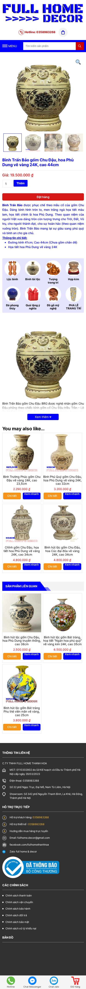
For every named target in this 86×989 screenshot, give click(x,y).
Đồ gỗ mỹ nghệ (53, 307)
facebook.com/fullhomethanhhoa (29, 844)
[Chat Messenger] (32, 980)
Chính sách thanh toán (18, 895)
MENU (12, 46)
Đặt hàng (43, 197)
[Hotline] (11, 980)
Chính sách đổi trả (16, 915)
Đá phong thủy (12, 307)
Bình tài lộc (32, 279)
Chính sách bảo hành (17, 908)
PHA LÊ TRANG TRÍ (73, 307)
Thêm (20, 183)
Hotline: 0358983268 (39, 32)
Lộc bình (12, 279)
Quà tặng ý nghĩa (33, 307)
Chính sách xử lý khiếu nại (20, 928)
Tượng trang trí (53, 280)
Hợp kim (73, 279)
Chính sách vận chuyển (19, 902)
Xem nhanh (31, 494)
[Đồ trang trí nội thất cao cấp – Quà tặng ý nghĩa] (43, 13)
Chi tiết (12, 495)
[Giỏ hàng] (75, 980)
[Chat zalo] (53, 980)
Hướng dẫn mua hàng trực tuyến (29, 831)
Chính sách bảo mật (17, 922)
